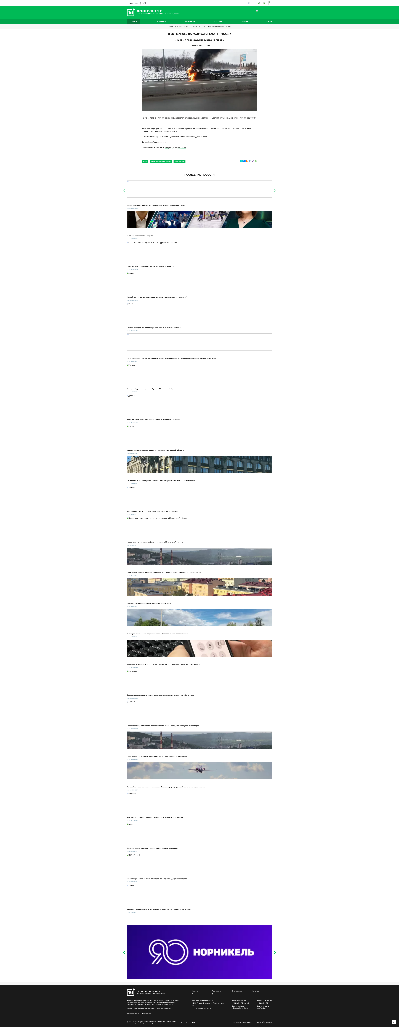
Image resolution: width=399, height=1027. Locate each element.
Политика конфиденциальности (242, 1022)
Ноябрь (195, 26)
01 (202, 26)
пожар (145, 161)
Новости (133, 21)
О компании (190, 21)
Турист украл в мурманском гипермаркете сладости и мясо (181, 137)
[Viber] (253, 161)
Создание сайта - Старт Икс (264, 1022)
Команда (218, 21)
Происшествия (179, 161)
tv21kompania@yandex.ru (240, 1008)
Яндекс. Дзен (180, 147)
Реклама (244, 21)
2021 (187, 26)
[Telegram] (250, 161)
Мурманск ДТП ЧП (248, 118)
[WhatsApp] (256, 161)
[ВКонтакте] (244, 161)
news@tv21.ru (261, 1008)
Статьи (269, 21)
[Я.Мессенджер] (241, 161)
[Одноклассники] (247, 161)
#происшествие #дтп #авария (161, 161)
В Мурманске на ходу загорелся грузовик (218, 26)
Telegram (168, 147)
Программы (161, 21)
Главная (171, 26)
